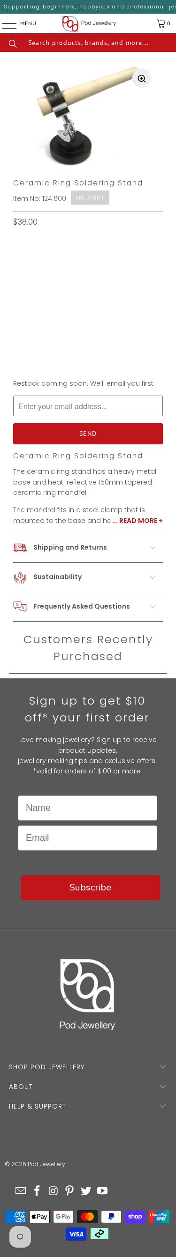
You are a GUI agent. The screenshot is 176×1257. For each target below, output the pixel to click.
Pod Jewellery (46, 1164)
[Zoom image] (141, 78)
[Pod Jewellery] (89, 23)
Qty (19, 306)
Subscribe (90, 887)
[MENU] (2, 23)
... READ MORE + (137, 520)
